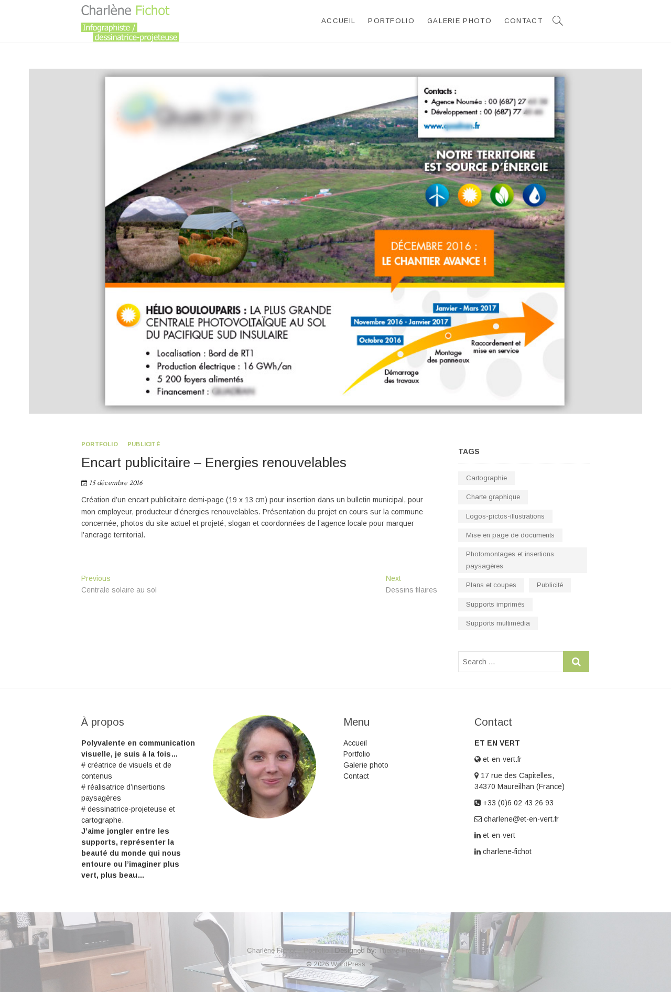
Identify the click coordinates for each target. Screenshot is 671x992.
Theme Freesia (401, 950)
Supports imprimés (495, 604)
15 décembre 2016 (115, 483)
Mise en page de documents (510, 535)
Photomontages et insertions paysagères (510, 559)
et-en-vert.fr (501, 759)
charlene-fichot (506, 851)
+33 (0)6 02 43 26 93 (517, 803)
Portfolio (391, 21)
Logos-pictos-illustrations (505, 516)
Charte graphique (493, 497)
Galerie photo (459, 21)
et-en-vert (498, 835)
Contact (523, 21)
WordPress (348, 964)
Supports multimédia (498, 623)
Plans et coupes (491, 585)
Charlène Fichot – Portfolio (288, 950)
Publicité (143, 444)
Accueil (338, 21)
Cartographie (486, 478)
